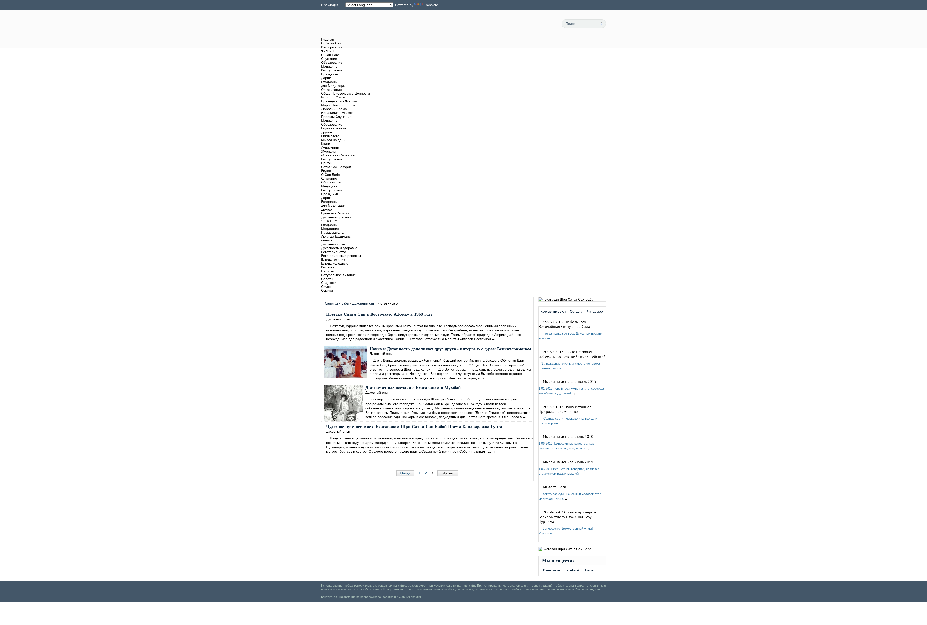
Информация (331, 47)
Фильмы (327, 51)
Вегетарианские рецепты (341, 256)
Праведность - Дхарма (339, 101)
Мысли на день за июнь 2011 (568, 461)
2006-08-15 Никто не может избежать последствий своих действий (572, 354)
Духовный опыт (333, 244)
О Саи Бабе (330, 55)
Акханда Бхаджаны (336, 236)
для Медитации (333, 86)
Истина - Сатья (333, 97)
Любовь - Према (334, 109)
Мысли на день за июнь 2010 (568, 436)
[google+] (548, 23)
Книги (325, 144)
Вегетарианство (333, 252)
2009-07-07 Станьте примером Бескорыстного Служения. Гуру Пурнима (567, 517)
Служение (329, 59)
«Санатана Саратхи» (338, 155)
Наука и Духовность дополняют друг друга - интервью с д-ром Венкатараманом (450, 348)
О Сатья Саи (331, 43)
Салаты (327, 279)
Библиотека (330, 136)
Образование (331, 62)
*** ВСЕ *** (329, 221)
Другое (326, 132)
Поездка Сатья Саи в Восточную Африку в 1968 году (379, 314)
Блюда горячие (333, 259)
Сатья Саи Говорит (336, 167)
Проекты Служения (336, 117)
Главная (327, 39)
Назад (405, 473)
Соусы (326, 286)
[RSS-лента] (515, 23)
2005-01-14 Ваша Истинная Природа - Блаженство (565, 409)
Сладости (328, 283)
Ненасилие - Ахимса (337, 113)
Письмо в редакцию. (589, 589)
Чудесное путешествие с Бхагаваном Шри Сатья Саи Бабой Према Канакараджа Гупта (414, 426)
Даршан (327, 78)
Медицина (329, 66)
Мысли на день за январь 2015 (570, 381)
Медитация (330, 229)
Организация (331, 89)
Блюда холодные (334, 263)
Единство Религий (335, 213)
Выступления (331, 70)
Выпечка (328, 267)
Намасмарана (332, 232)
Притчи (326, 163)
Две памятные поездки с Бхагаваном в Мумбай (413, 387)
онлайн (327, 240)
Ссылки (327, 290)
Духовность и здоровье (339, 248)
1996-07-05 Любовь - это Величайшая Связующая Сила (564, 324)
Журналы (328, 151)
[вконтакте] (537, 23)
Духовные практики (336, 217)
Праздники (329, 74)
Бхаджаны (329, 82)
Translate (431, 5)
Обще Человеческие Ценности (345, 93)
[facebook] (526, 23)
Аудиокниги (330, 147)
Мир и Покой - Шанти (338, 105)
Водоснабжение (333, 128)
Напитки (327, 271)
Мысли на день (333, 140)
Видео (326, 171)
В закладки (329, 5)
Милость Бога (554, 487)
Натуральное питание (338, 275)
